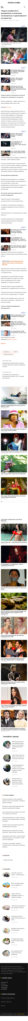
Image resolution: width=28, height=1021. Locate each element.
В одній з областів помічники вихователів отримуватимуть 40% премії (13, 825)
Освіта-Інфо (14, 2)
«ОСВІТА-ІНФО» (21, 1014)
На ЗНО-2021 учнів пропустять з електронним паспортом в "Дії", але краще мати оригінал (13, 376)
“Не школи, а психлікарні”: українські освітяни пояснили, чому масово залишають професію (13, 845)
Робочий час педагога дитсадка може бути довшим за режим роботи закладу (13, 807)
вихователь (6, 351)
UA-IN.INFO (4, 989)
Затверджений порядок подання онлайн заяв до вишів (17, 940)
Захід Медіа (4, 987)
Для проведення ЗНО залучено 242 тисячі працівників (16, 952)
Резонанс (3, 984)
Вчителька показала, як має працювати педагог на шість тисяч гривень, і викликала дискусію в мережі (18, 745)
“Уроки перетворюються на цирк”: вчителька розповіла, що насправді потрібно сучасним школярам (18, 769)
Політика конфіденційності (8, 998)
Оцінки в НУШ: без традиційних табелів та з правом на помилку (17, 895)
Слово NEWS (4, 985)
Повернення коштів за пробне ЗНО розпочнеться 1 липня (18, 918)
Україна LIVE (4, 982)
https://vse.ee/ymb (12, 339)
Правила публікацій (6, 1001)
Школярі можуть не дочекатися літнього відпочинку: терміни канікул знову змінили (13, 831)
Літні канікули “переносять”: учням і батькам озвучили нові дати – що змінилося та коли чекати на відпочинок (13, 838)
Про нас (3, 1005)
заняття (15, 351)
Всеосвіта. (9, 107)
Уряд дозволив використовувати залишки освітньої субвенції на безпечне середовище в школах (13, 365)
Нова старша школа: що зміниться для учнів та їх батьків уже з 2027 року (18, 757)
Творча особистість (8, 354)
